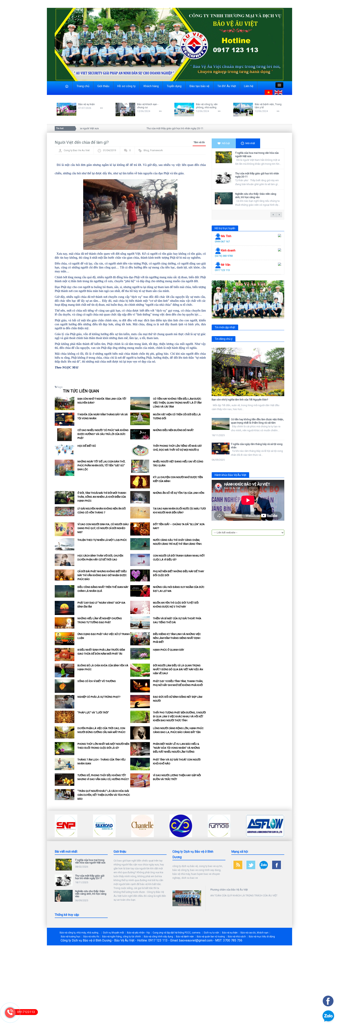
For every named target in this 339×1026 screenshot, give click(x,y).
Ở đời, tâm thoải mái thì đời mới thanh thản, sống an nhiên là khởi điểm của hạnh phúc (101, 496)
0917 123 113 (222, 270)
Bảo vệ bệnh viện (185, 936)
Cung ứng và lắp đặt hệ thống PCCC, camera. (177, 932)
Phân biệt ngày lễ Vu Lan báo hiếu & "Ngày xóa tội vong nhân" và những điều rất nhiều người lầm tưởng (176, 747)
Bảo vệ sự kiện (86, 104)
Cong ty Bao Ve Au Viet (77, 150)
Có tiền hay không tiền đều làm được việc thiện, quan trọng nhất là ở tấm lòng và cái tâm (177, 402)
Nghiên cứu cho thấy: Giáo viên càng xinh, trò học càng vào (255, 195)
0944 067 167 (222, 241)
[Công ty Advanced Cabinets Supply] (257, 825)
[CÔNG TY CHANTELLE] (104, 825)
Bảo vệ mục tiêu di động (262, 936)
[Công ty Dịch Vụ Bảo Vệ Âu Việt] (169, 44)
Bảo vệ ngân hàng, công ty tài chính (121, 936)
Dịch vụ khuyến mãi (113, 932)
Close (58, 83)
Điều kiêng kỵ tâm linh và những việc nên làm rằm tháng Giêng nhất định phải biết (177, 638)
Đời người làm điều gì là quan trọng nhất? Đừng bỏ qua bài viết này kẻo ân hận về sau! (178, 669)
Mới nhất (250, 143)
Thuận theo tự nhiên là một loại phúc (102, 539)
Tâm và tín (199, 142)
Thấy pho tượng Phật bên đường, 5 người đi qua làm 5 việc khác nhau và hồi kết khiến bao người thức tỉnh (179, 716)
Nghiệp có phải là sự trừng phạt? (98, 696)
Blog (146, 150)
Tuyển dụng (174, 86)
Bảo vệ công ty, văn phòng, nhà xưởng (207, 106)
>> (101, 107)
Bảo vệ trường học (70, 936)
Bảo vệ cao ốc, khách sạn (254, 932)
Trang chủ (83, 86)
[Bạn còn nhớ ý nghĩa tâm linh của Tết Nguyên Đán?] (248, 372)
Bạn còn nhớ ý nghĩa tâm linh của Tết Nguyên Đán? (240, 399)
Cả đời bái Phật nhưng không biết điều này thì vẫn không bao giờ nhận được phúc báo (102, 575)
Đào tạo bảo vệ (199, 86)
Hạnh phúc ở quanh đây (168, 649)
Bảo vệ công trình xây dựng (158, 936)
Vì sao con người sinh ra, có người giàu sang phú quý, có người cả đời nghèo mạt (103, 528)
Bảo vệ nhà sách (237, 936)
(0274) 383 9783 (224, 255)
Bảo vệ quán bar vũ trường (211, 936)
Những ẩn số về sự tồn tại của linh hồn (178, 492)
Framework (156, 150)
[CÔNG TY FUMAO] (181, 825)
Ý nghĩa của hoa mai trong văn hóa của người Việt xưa (90, 861)
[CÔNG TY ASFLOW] (227, 825)
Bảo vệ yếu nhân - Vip (138, 932)
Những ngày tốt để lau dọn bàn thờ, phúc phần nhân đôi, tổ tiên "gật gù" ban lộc (101, 465)
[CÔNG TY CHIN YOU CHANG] (142, 825)
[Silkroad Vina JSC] (66, 825)
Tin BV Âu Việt (226, 86)
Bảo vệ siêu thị (91, 936)
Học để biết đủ (86, 445)
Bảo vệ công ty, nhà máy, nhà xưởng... (80, 932)
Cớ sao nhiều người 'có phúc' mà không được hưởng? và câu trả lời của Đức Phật (102, 434)
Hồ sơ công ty (126, 86)
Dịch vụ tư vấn (211, 932)
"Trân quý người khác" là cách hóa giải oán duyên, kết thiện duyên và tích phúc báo (103, 795)
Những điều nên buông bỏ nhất (173, 430)
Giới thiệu (103, 86)
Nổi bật (226, 143)
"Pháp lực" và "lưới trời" (93, 712)
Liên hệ (248, 86)
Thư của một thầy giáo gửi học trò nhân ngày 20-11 (155, 128)
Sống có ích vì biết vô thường (96, 681)
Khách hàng (151, 86)
